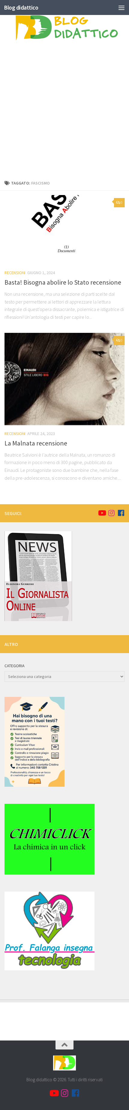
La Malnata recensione (35, 443)
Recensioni (15, 272)
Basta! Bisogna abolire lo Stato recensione (62, 282)
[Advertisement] (64, 112)
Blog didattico (21, 7)
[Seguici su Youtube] (101, 513)
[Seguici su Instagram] (111, 513)
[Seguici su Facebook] (120, 513)
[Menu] (121, 7)
